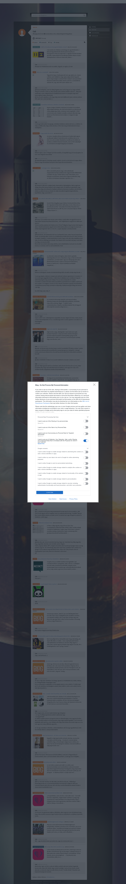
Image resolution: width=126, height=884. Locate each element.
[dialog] (63, 442)
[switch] (85, 421)
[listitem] (63, 417)
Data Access (63, 499)
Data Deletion (53, 499)
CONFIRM (49, 492)
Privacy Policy (73, 499)
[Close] (95, 385)
